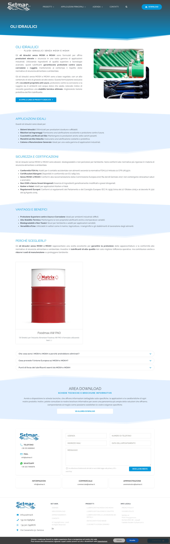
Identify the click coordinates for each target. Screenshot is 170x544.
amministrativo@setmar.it (132, 484)
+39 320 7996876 (28, 467)
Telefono (28, 445)
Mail (26, 454)
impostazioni (102, 541)
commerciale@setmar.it (86, 484)
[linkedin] (53, 528)
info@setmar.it (26, 457)
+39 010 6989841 (28, 448)
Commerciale (85, 481)
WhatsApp (29, 463)
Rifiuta (119, 540)
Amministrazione (132, 481)
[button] (126, 7)
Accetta (132, 540)
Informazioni (39, 481)
